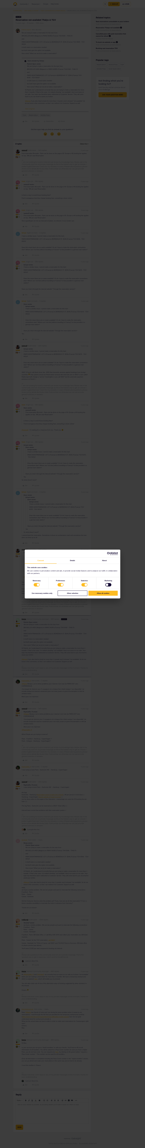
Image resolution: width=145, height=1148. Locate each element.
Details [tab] (72, 560)
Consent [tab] (40, 560)
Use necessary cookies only (42, 593)
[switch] (61, 584)
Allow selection (72, 593)
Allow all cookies (103, 593)
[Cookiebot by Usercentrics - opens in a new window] (108, 553)
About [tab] (104, 560)
